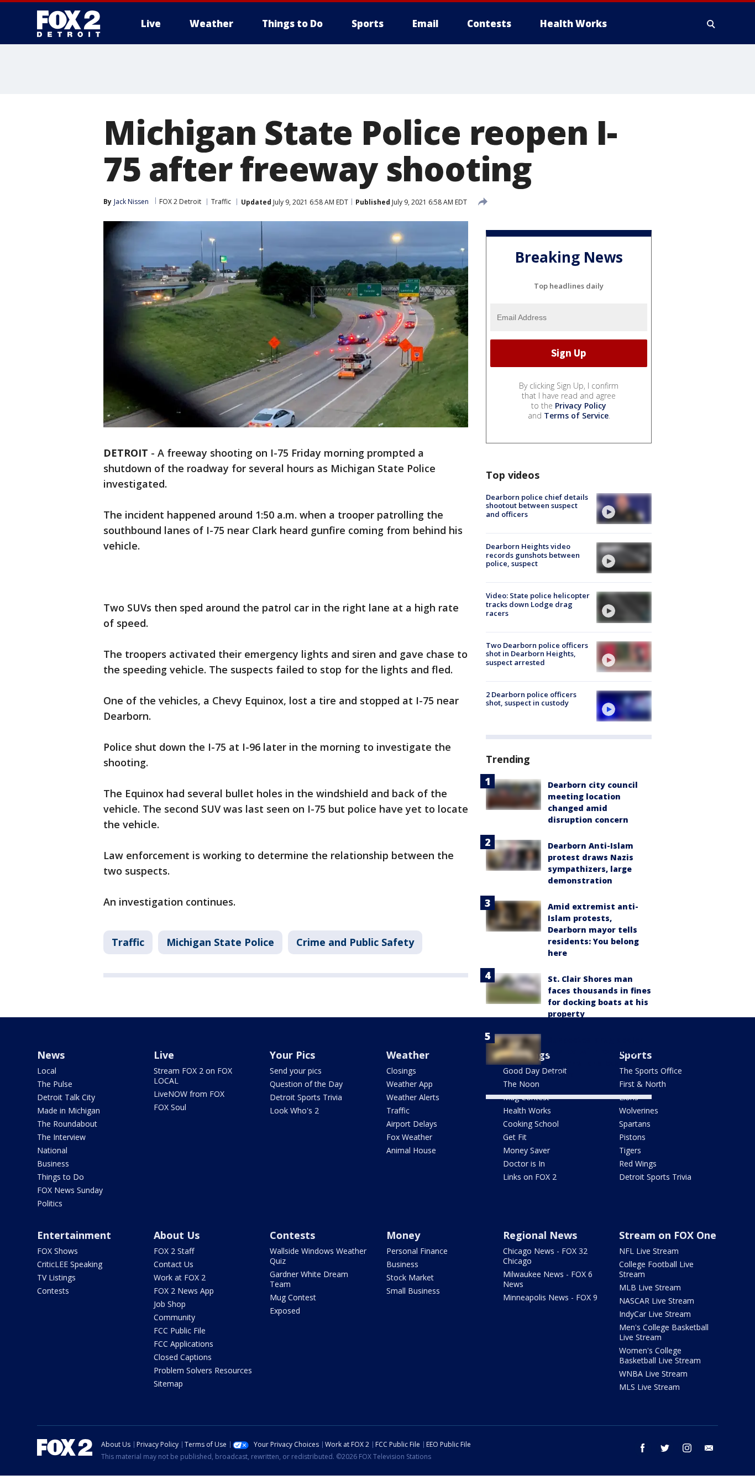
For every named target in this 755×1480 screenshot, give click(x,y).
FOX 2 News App (184, 1290)
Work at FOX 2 (180, 1277)
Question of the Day (306, 1084)
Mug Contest (293, 1297)
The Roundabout (67, 1123)
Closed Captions (183, 1357)
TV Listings (56, 1277)
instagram (687, 1448)
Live (164, 1054)
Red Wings (638, 1163)
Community (174, 1317)
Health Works (527, 1110)
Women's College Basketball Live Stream (660, 1355)
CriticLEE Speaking (69, 1264)
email (709, 1448)
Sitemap (168, 1383)
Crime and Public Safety (355, 942)
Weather (407, 1054)
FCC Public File (180, 1330)
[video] (624, 508)
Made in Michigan (68, 1110)
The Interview (61, 1137)
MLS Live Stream (649, 1387)
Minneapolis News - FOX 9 (550, 1297)
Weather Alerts (412, 1097)
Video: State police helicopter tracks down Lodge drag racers (538, 604)
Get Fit (515, 1137)
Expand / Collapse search (711, 23)
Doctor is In (524, 1163)
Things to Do (60, 1177)
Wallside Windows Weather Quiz (318, 1256)
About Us (177, 1235)
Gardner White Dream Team (309, 1279)
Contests (53, 1290)
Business (53, 1163)
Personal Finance (417, 1251)
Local (46, 1070)
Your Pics (292, 1054)
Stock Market (410, 1277)
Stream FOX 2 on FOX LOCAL (193, 1075)
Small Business (413, 1290)
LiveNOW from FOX (189, 1094)
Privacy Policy (580, 405)
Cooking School (531, 1123)
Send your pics (296, 1070)
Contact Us (173, 1264)
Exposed (285, 1310)
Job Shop (170, 1304)
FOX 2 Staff (174, 1251)
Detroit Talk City (66, 1097)
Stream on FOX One (667, 1235)
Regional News (540, 1235)
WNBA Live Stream (653, 1373)
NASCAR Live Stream (656, 1300)
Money (403, 1235)
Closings (401, 1070)
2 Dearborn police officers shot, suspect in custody (531, 698)
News (51, 1054)
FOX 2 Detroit (180, 201)
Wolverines (638, 1110)
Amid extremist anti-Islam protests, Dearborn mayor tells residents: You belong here (593, 929)
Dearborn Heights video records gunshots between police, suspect (533, 554)
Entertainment (74, 1235)
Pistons (632, 1137)
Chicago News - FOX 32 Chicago (545, 1256)
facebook (643, 1448)
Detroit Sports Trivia (306, 1097)
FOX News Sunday (70, 1190)
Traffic (221, 201)
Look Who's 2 (294, 1110)
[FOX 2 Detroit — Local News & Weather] (73, 24)
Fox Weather (409, 1137)
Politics (49, 1203)
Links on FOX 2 (530, 1177)
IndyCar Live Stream (655, 1314)
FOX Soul (170, 1107)
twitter (665, 1448)
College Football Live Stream (656, 1269)
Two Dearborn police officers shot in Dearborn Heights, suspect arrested (537, 653)
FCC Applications (183, 1343)
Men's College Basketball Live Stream (664, 1332)
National (52, 1150)
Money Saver (526, 1150)
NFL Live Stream (649, 1251)
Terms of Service (576, 415)
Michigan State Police (220, 942)
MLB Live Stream (650, 1287)
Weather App (409, 1084)
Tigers (630, 1150)
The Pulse (54, 1084)
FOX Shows (57, 1251)
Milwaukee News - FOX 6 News (548, 1279)
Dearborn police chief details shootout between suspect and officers (537, 505)
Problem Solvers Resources (203, 1370)
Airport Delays (411, 1123)
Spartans (635, 1123)
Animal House (411, 1150)
